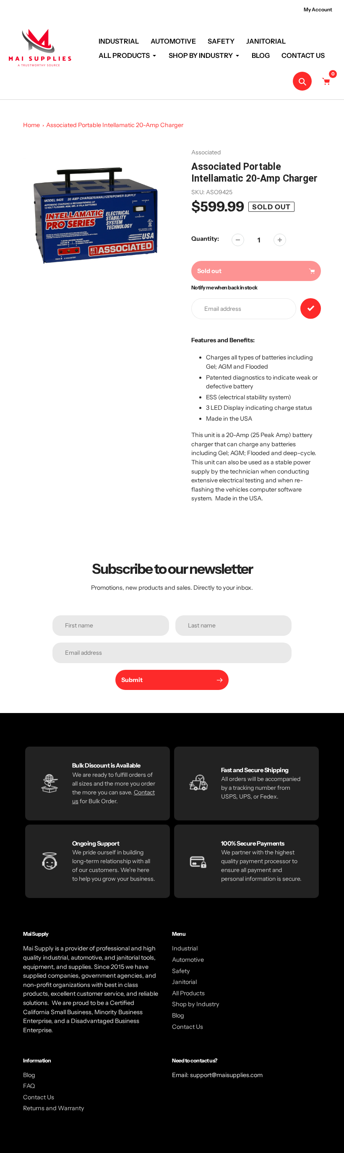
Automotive (188, 959)
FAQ (29, 1086)
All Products (188, 993)
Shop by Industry (195, 1004)
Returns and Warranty (53, 1108)
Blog (178, 1015)
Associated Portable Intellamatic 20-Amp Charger (114, 125)
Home (31, 125)
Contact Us (187, 1027)
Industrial (185, 948)
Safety (181, 971)
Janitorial (184, 982)
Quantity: (205, 238)
